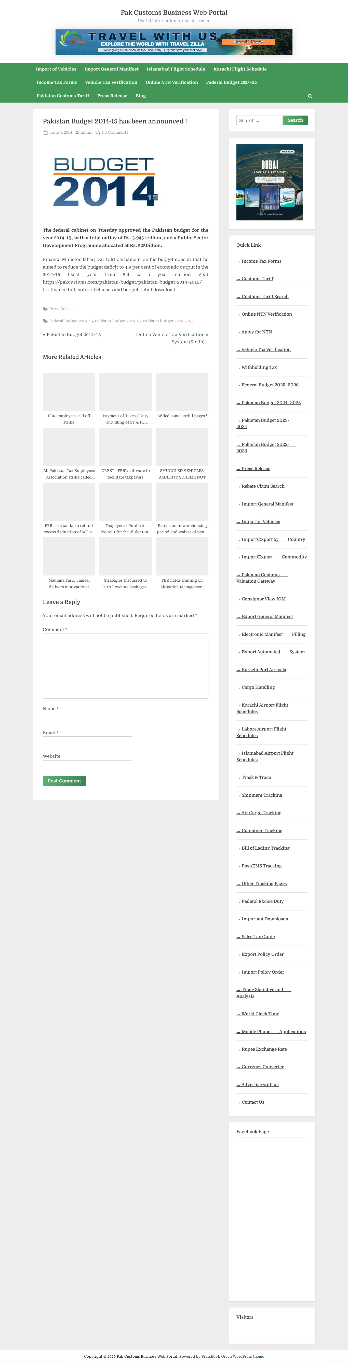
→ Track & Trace (253, 777)
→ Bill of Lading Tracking (263, 848)
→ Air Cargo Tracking (259, 812)
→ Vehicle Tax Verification (263, 349)
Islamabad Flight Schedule (176, 69)
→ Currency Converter (260, 1066)
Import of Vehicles (56, 69)
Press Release (112, 95)
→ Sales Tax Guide (255, 936)
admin (87, 132)
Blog (141, 95)
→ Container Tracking (259, 830)
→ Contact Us (250, 1102)
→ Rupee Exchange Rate (261, 1049)
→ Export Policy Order (260, 954)
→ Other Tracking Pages (261, 883)
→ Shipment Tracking (259, 795)
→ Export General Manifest (264, 616)
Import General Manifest (112, 69)
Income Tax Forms (57, 82)
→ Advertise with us (257, 1084)
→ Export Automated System (270, 652)
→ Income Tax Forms (259, 261)
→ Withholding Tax (256, 367)
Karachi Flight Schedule (240, 69)
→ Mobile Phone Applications (271, 1031)
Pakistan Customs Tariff (63, 95)
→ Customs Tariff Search (262, 296)
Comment (55, 629)
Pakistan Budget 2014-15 (118, 321)
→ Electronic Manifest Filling (271, 634)
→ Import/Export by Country (270, 539)
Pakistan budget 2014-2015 (168, 321)
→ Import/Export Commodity (271, 557)
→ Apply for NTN (254, 332)
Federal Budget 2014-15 (71, 321)
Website (52, 756)
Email (51, 732)
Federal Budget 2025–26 (231, 82)
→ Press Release (253, 468)
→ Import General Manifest (264, 504)
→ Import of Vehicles (258, 521)
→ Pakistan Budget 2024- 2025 (268, 402)
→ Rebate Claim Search (260, 486)
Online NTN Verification (172, 82)
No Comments (115, 133)
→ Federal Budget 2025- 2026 (267, 385)
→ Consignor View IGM (261, 599)
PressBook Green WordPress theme (233, 1356)
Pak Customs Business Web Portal (174, 12)
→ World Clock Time (257, 1013)
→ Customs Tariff (254, 278)
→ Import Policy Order (260, 972)
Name (51, 708)
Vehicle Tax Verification (111, 82)
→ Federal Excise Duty (260, 901)
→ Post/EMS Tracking (259, 866)
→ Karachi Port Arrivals (261, 669)
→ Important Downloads (262, 919)
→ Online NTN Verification (264, 314)
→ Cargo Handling (255, 687)
